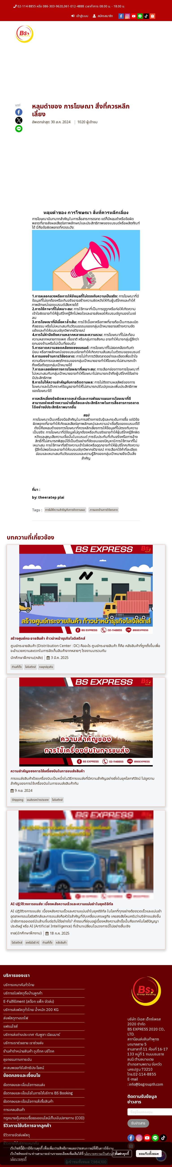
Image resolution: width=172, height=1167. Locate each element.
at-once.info (51, 489)
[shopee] (152, 16)
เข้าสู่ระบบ (82, 16)
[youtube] (133, 16)
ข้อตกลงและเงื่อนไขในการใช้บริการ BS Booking (38, 1093)
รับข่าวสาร (138, 1123)
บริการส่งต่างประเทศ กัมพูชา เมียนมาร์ (31, 1035)
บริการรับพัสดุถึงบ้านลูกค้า (22, 993)
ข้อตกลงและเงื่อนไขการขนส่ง (24, 1085)
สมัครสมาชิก (105, 16)
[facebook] (121, 16)
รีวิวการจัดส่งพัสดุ (16, 1135)
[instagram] (127, 16)
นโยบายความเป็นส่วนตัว (100, 1154)
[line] (140, 16)
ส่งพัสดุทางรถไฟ (15, 1018)
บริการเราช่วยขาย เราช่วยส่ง (23, 1043)
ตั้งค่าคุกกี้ (122, 1154)
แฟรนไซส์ (10, 1027)
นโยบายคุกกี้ (18, 1159)
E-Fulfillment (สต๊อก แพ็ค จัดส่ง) (28, 1002)
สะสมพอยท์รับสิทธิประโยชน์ (23, 1068)
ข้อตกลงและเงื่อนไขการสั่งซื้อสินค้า (28, 1102)
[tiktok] (146, 16)
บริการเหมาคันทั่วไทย (18, 985)
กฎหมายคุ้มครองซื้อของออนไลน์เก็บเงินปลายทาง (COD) (43, 1118)
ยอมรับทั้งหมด (149, 1154)
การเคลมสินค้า (14, 1110)
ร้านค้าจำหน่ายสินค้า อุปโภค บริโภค (28, 1051)
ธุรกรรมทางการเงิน (17, 1060)
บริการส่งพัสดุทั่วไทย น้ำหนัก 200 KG (30, 1010)
